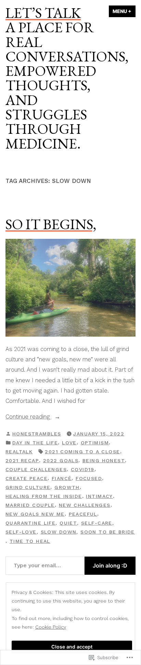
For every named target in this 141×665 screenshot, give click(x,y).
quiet (68, 523)
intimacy (99, 496)
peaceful (83, 514)
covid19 (82, 469)
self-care (96, 523)
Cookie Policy (50, 627)
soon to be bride (107, 532)
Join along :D (110, 565)
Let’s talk (43, 12)
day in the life (35, 442)
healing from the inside (43, 496)
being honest (103, 460)
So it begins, (50, 224)
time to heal (30, 541)
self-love (21, 532)
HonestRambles (36, 433)
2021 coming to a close (82, 451)
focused (89, 478)
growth (67, 487)
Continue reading (28, 417)
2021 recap (22, 460)
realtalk (19, 451)
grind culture (27, 487)
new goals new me (35, 514)
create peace (26, 478)
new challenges (85, 505)
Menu (124, 11)
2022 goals (60, 460)
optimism (95, 442)
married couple (30, 505)
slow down (59, 532)
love (69, 442)
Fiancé (62, 478)
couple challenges (36, 469)
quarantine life (30, 523)
